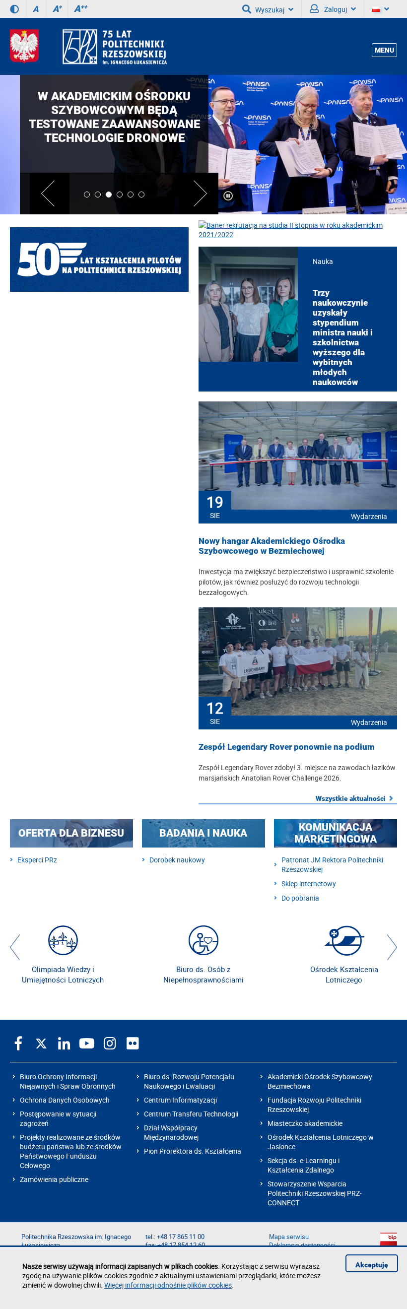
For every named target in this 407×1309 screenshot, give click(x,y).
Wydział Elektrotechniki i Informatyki (99, 462)
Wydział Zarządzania (99, 596)
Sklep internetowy (308, 883)
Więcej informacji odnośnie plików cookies (168, 1285)
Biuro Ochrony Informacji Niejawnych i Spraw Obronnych (68, 1081)
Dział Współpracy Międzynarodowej (171, 1132)
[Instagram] (109, 1043)
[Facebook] (18, 1043)
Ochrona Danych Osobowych (65, 1100)
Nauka (323, 261)
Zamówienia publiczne (54, 1179)
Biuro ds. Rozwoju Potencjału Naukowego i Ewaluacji (189, 1081)
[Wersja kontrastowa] (14, 9)
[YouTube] (86, 1043)
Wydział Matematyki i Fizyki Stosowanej (99, 507)
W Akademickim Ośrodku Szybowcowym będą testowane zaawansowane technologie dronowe (114, 117)
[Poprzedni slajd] (49, 193)
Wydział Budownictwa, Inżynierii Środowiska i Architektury (99, 328)
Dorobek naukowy (177, 859)
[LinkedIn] (64, 1043)
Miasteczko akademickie (305, 1123)
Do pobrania (300, 898)
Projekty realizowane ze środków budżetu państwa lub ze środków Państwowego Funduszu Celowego (71, 1151)
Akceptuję (371, 1265)
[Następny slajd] (198, 193)
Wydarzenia (369, 516)
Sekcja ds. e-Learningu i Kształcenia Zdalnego (303, 1165)
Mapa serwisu (289, 1237)
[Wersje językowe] (380, 9)
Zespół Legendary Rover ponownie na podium (287, 747)
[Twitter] (41, 1043)
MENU (384, 50)
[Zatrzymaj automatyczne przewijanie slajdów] (228, 195)
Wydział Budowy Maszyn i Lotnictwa (99, 373)
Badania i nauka (203, 833)
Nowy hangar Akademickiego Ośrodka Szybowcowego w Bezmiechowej (272, 546)
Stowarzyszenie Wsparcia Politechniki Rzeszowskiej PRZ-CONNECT (315, 1193)
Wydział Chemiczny (99, 417)
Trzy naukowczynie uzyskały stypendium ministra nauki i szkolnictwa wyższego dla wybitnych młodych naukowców (343, 337)
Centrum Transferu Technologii (191, 1113)
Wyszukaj (269, 9)
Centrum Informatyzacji (180, 1100)
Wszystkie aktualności (351, 798)
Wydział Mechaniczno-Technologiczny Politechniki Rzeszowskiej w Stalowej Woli (99, 551)
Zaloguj (335, 9)
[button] (15, 947)
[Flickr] (132, 1043)
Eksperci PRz (37, 859)
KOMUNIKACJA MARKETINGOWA (335, 833)
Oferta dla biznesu (71, 833)
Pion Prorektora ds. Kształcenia (192, 1151)
